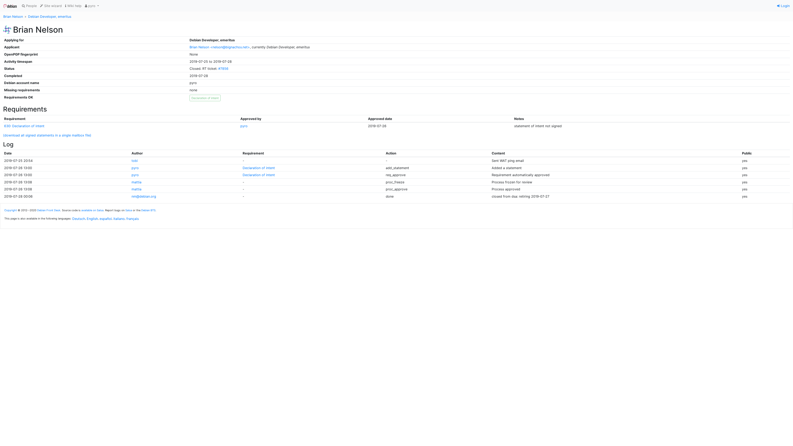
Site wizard (52, 6)
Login (785, 6)
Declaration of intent (259, 168)
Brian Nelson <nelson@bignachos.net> (220, 47)
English (92, 219)
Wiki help (74, 6)
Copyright (10, 210)
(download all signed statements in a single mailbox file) (47, 135)
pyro (244, 126)
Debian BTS (148, 210)
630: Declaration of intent (24, 126)
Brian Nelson (13, 16)
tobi (135, 161)
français (132, 219)
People (31, 6)
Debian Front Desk (48, 210)
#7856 (223, 68)
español (106, 219)
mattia (136, 182)
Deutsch (78, 219)
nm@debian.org (144, 196)
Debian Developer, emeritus (49, 16)
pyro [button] (91, 6)
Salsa (128, 210)
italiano (119, 219)
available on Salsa (92, 210)
